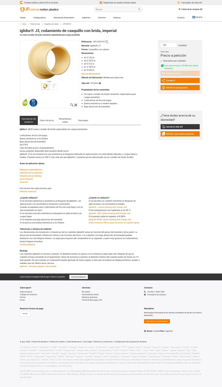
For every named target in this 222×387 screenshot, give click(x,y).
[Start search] (139, 9)
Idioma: (153, 331)
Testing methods (27, 244)
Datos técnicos (47, 120)
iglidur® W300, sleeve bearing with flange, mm (110, 219)
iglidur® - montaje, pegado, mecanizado (38, 266)
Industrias (86, 17)
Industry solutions (28, 191)
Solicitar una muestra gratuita (178, 134)
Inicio (24, 24)
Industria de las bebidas (31, 175)
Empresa (117, 17)
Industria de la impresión (31, 172)
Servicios (102, 17)
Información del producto (64, 17)
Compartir (169, 81)
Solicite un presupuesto (175, 88)
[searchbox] (116, 9)
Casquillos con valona (51, 24)
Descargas (83, 120)
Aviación (24, 182)
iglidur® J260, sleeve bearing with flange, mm (110, 213)
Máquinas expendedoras (31, 169)
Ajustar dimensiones (90, 73)
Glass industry (26, 178)
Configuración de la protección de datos (130, 341)
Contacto (181, 17)
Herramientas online (65, 120)
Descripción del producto (29, 120)
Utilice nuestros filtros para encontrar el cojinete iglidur (114, 222)
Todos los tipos (35, 24)
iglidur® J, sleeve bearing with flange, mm (108, 207)
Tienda (22, 17)
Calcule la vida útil (175, 127)
